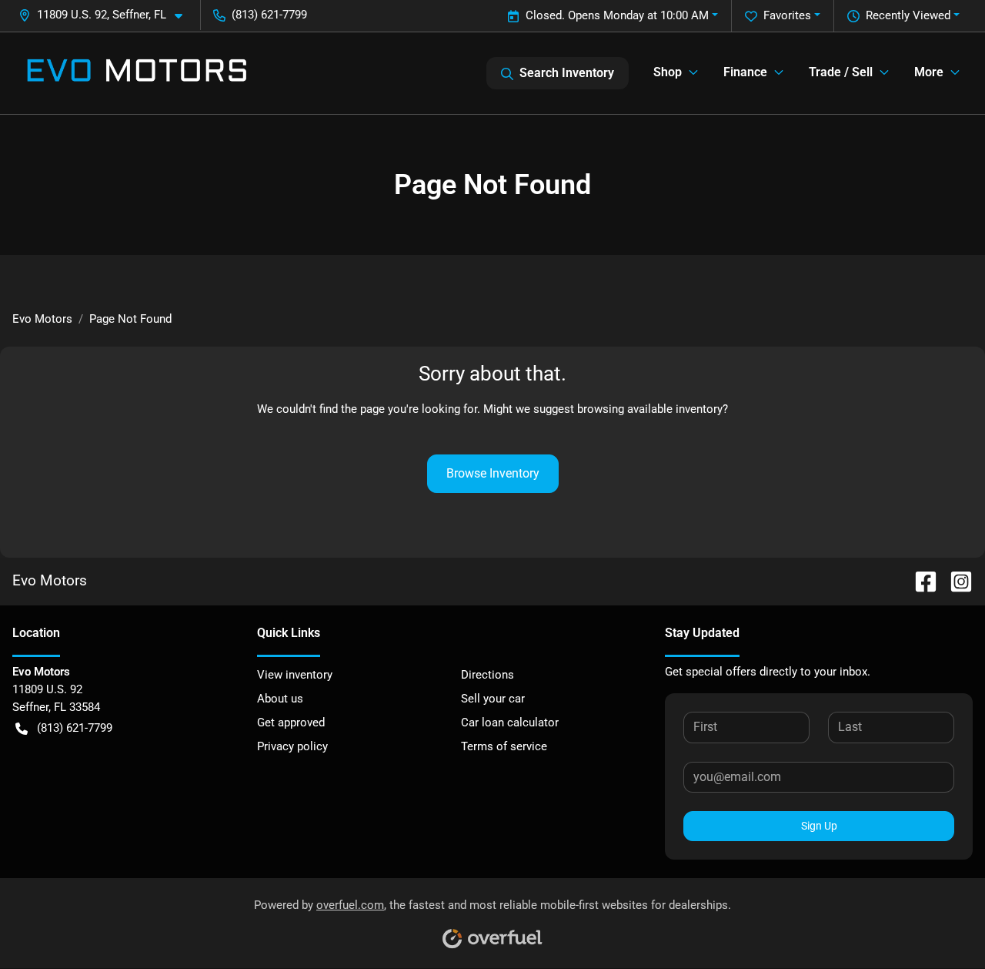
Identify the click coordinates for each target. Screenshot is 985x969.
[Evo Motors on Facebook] (919, 580)
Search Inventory (566, 72)
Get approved (291, 722)
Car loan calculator (510, 722)
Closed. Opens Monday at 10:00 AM (617, 15)
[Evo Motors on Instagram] (955, 580)
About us (280, 699)
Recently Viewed (908, 15)
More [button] (928, 72)
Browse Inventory (492, 473)
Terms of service (504, 746)
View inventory (294, 675)
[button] (106, 15)
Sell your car (493, 699)
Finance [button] (745, 72)
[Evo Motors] (137, 73)
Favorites (787, 15)
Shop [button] (667, 72)
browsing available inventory (650, 409)
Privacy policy (292, 746)
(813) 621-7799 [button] (269, 15)
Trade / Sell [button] (841, 72)
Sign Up (819, 826)
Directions (487, 675)
